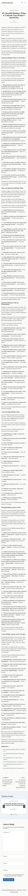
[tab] (11, 814)
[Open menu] (25, 3)
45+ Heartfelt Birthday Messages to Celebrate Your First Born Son (14, 804)
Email (5, 863)
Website (6, 870)
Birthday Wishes (14, 10)
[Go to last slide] (4, 806)
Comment (7, 832)
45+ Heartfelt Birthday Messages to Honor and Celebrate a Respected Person (21, 782)
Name (6, 856)
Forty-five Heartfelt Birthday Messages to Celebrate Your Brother (7, 781)
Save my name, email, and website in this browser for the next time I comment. (14, 875)
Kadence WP (14, 892)
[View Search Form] (22, 2)
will (14, 20)
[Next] (24, 806)
